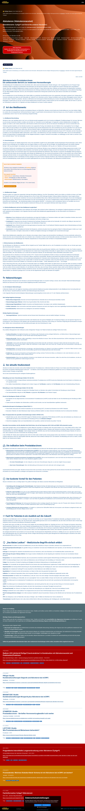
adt (41, 721)
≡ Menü (82, 2)
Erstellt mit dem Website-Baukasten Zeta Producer (73, 808)
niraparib (38, 704)
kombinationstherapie (31, 687)
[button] (8, 64)
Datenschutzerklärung (40, 809)
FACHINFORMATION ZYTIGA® (10, 186)
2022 (12, 687)
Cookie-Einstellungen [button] (42, 807)
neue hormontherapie (22, 687)
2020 (12, 721)
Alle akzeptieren (46, 805)
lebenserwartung (36, 721)
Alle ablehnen (38, 805)
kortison (13, 780)
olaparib (37, 687)
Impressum (46, 809)
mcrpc (15, 687)
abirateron (8, 687)
